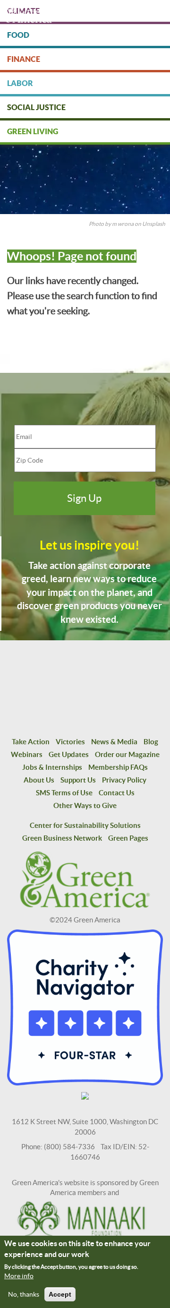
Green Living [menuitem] (32, 131)
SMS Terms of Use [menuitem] (64, 793)
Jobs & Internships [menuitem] (52, 767)
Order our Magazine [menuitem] (127, 754)
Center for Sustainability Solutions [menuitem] (85, 825)
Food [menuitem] (18, 35)
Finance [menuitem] (23, 59)
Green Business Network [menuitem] (62, 838)
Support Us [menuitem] (78, 780)
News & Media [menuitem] (114, 742)
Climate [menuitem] (23, 11)
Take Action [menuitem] (31, 742)
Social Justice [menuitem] (36, 107)
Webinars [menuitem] (26, 754)
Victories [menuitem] (70, 742)
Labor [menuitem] (20, 83)
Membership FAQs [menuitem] (118, 767)
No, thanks (23, 1294)
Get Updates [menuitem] (69, 754)
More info (19, 1276)
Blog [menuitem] (151, 742)
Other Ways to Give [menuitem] (85, 805)
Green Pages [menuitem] (128, 838)
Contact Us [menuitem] (117, 793)
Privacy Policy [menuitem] (124, 780)
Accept (60, 1294)
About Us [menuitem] (39, 780)
